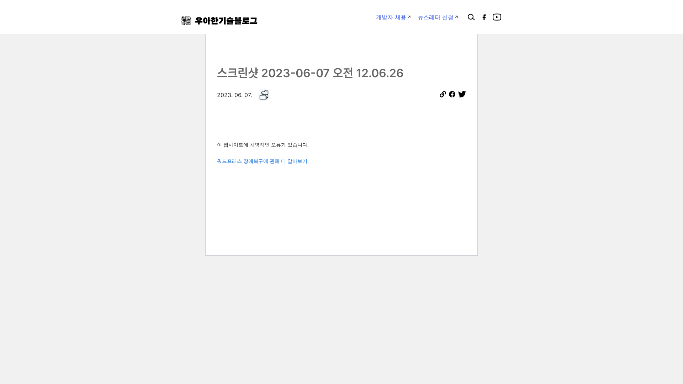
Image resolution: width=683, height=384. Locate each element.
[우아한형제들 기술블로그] (219, 20)
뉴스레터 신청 (436, 17)
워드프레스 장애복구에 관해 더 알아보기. (263, 161)
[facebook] (484, 17)
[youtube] (497, 17)
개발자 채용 (391, 17)
